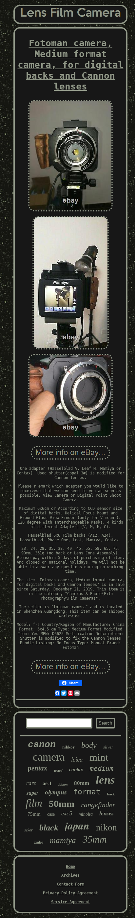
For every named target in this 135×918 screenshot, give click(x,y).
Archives (70, 875)
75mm (34, 814)
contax (76, 769)
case (51, 814)
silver (108, 747)
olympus (56, 792)
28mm (63, 785)
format (87, 792)
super (32, 793)
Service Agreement (70, 902)
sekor (28, 830)
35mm (95, 839)
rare (31, 783)
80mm (81, 783)
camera (49, 757)
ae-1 (47, 783)
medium (101, 768)
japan (77, 825)
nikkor (68, 747)
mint (98, 757)
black (48, 827)
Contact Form (70, 884)
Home (70, 866)
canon (42, 745)
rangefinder (98, 805)
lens (105, 779)
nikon (106, 827)
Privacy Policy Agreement (70, 893)
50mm (61, 803)
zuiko (38, 842)
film (34, 803)
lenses (106, 813)
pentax (38, 768)
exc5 (66, 813)
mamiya (63, 840)
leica (77, 759)
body (89, 745)
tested (58, 770)
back (111, 794)
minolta (86, 814)
